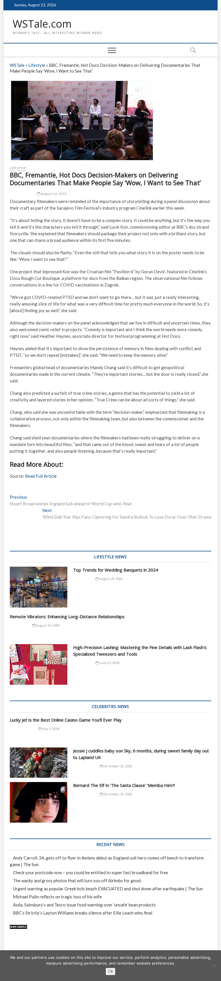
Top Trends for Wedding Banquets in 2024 (115, 570)
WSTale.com (42, 24)
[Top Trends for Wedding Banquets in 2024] (38, 587)
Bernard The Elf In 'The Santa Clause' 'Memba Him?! (124, 785)
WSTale (17, 65)
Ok (110, 971)
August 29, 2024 (110, 578)
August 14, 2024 (47, 625)
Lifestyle (36, 65)
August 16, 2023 (53, 193)
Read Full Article (41, 476)
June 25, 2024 (108, 663)
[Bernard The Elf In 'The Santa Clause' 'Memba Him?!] (38, 802)
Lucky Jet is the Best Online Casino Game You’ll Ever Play (66, 720)
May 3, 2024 (50, 728)
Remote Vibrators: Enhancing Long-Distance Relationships (67, 616)
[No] (214, 966)
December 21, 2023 (117, 766)
